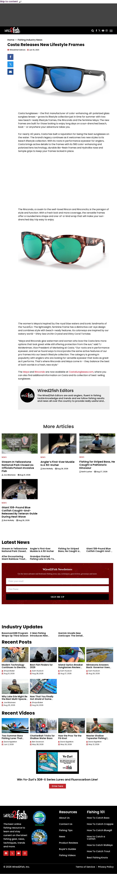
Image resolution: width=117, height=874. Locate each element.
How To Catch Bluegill (99, 830)
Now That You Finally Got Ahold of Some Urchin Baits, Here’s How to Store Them (41, 700)
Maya (26, 371)
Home (10, 39)
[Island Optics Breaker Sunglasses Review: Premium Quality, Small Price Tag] (71, 654)
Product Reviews (68, 842)
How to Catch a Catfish (96, 837)
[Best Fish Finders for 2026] (43, 654)
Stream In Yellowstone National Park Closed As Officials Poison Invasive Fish (14, 552)
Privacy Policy (106, 866)
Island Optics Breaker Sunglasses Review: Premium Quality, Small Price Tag (71, 668)
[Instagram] (24, 853)
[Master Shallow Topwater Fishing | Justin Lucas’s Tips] (99, 725)
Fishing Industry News (30, 39)
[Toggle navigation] (111, 30)
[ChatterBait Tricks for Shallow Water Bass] (43, 725)
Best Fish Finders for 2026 (41, 666)
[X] (12, 853)
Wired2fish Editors (55, 390)
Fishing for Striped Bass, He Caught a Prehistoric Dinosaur (69, 551)
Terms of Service (85, 866)
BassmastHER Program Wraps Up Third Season (15, 634)
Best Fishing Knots (97, 857)
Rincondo (40, 371)
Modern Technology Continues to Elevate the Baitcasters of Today (13, 668)
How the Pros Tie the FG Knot (69, 737)
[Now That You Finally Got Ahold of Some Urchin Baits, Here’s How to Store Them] (43, 686)
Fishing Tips (65, 830)
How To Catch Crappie (100, 824)
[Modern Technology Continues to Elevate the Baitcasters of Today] (15, 654)
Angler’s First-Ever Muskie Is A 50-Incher (42, 550)
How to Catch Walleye (100, 845)
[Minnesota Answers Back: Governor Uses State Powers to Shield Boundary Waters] (99, 654)
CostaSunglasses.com (81, 371)
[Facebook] (6, 853)
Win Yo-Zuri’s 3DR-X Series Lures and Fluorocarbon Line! (57, 780)
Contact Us (65, 824)
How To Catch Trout (98, 851)
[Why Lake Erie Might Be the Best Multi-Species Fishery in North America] (15, 686)
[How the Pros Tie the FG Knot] (71, 725)
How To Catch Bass (98, 817)
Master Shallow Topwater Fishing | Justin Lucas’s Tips (97, 738)
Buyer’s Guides (67, 849)
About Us (64, 817)
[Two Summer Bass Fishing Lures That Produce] (15, 725)
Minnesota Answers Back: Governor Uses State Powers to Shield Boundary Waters (99, 668)
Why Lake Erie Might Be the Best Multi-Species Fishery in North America (15, 700)
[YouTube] (18, 853)
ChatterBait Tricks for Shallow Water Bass (42, 737)
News (4, 457)
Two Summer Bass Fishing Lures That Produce (12, 738)
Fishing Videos (67, 855)
